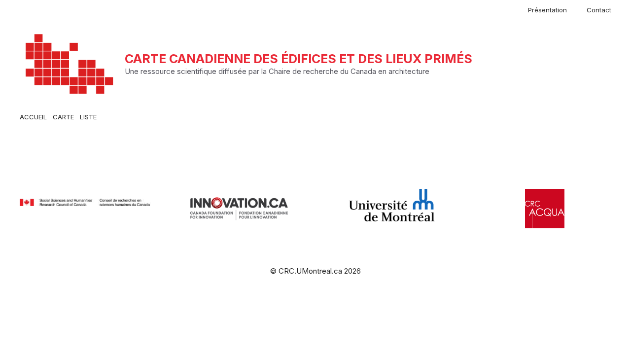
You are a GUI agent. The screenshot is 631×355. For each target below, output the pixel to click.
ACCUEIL (33, 117)
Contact (599, 10)
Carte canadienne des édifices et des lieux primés (298, 58)
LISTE (88, 117)
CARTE (63, 117)
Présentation (547, 10)
